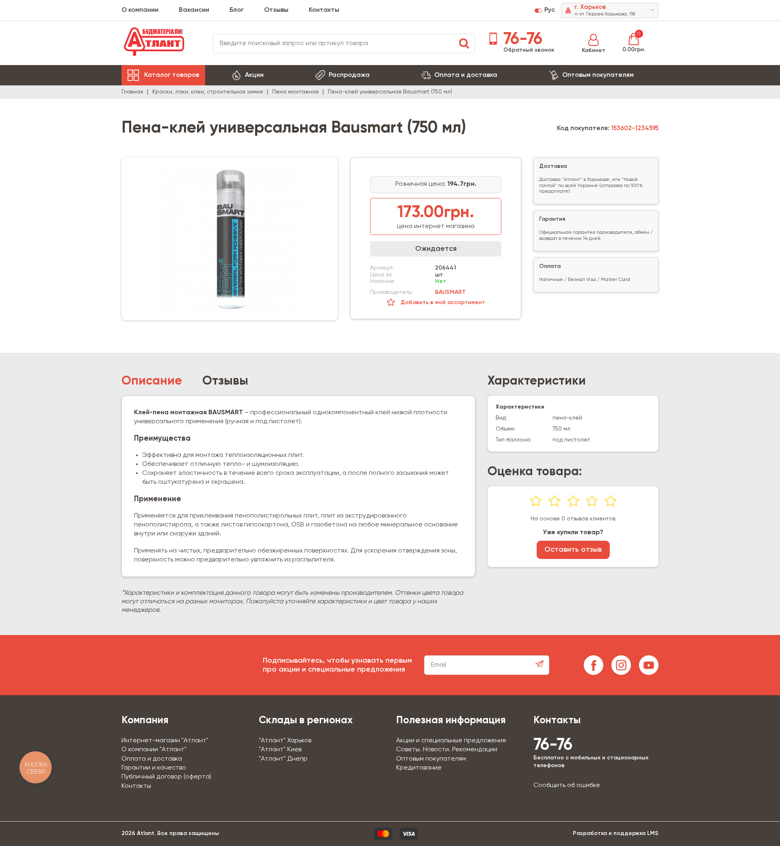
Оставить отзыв (573, 549)
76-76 (520, 39)
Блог (237, 10)
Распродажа (349, 75)
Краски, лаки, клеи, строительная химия (207, 92)
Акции (254, 75)
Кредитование (419, 768)
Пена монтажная (295, 92)
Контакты (324, 10)
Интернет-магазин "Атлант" (164, 740)
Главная (132, 92)
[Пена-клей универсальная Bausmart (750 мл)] (229, 238)
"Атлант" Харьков (285, 740)
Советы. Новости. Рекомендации (446, 749)
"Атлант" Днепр (283, 759)
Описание (151, 381)
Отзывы (276, 10)
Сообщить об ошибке (566, 785)
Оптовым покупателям (598, 75)
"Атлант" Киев (280, 749)
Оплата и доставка (465, 75)
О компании (139, 10)
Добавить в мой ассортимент (442, 302)
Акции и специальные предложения (451, 740)
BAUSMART (450, 292)
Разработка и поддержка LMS (616, 833)
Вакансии (194, 10)
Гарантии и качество (153, 768)
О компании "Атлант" (153, 749)
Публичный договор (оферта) (166, 777)
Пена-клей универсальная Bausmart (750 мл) (390, 92)
